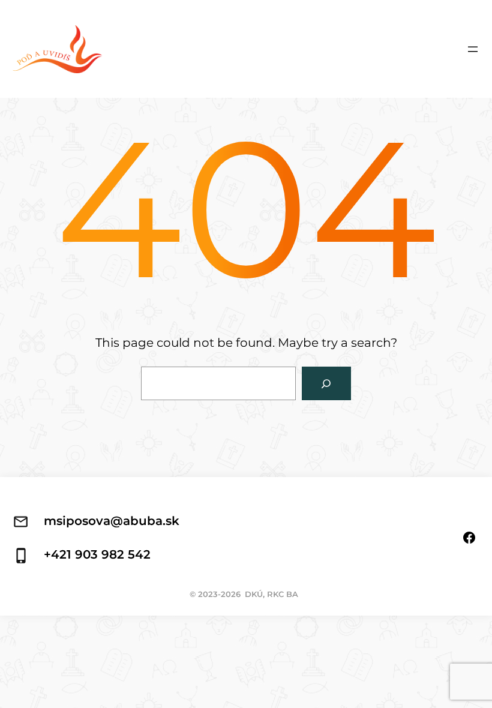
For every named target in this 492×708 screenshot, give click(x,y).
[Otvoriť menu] (473, 49)
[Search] (326, 383)
